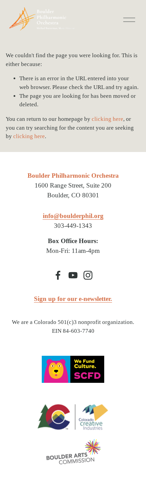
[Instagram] (88, 275)
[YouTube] (73, 275)
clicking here (107, 119)
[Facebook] (58, 275)
